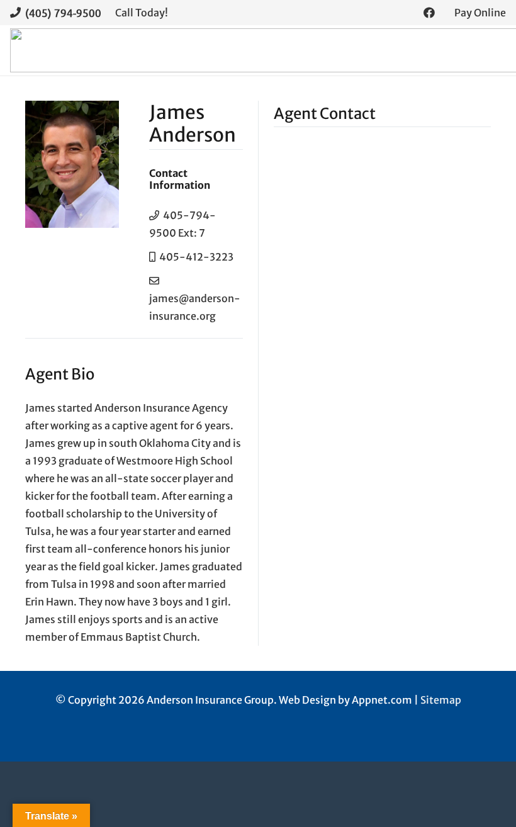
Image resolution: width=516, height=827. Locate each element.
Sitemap (440, 700)
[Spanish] (43, 731)
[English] (30, 731)
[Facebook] (429, 12)
